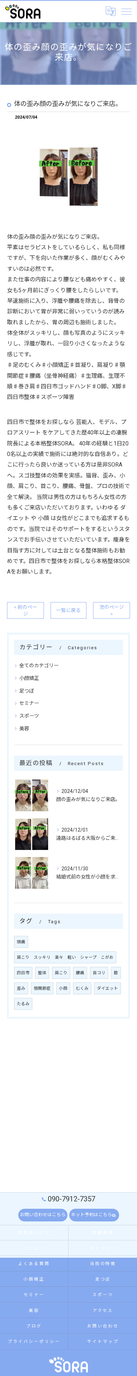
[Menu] (126, 11)
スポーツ (29, 716)
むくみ (82, 988)
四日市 (23, 972)
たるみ (23, 1003)
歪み (21, 988)
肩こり (61, 972)
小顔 (63, 988)
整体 (42, 972)
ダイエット (107, 988)
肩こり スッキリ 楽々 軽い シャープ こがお (65, 957)
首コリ (99, 972)
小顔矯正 (29, 678)
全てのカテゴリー (39, 665)
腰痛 (80, 972)
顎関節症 (42, 988)
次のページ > (111, 610)
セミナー (29, 703)
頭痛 (21, 941)
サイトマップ (102, 1341)
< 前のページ (25, 610)
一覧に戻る (68, 610)
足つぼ (26, 691)
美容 (24, 728)
